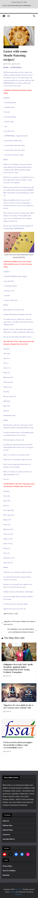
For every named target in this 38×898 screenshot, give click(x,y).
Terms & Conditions (9, 871)
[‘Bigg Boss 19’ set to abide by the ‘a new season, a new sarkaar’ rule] (19, 684)
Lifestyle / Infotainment (11, 46)
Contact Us (6, 834)
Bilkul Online (16, 64)
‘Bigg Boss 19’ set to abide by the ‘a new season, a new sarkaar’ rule (18, 706)
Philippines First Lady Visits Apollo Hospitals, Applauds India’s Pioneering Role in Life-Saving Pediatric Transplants (18, 668)
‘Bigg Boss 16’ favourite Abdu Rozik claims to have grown (20, 622)
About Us (6, 821)
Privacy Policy (7, 866)
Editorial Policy (8, 830)
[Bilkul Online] (4, 16)
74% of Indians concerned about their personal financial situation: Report (20, 630)
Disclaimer (6, 875)
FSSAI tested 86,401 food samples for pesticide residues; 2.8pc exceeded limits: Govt (18, 745)
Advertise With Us (9, 839)
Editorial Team (7, 825)
